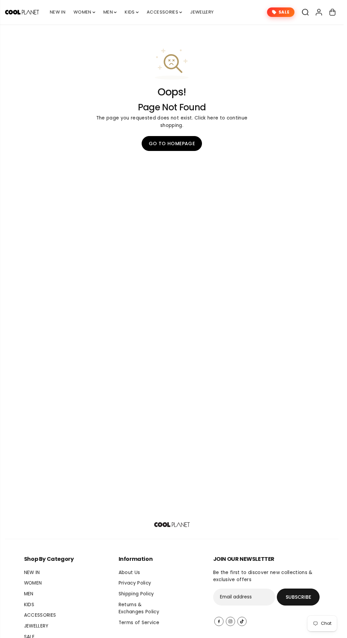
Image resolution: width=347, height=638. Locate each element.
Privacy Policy (135, 583)
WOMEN (83, 12)
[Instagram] (230, 621)
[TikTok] (242, 621)
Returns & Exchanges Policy (139, 608)
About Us (129, 572)
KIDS (130, 12)
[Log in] (319, 12)
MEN (108, 12)
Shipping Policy (136, 594)
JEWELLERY (201, 12)
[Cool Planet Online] (22, 12)
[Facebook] (219, 621)
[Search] (305, 12)
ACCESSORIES (163, 12)
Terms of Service (139, 622)
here (212, 118)
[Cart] (332, 12)
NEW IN (57, 12)
